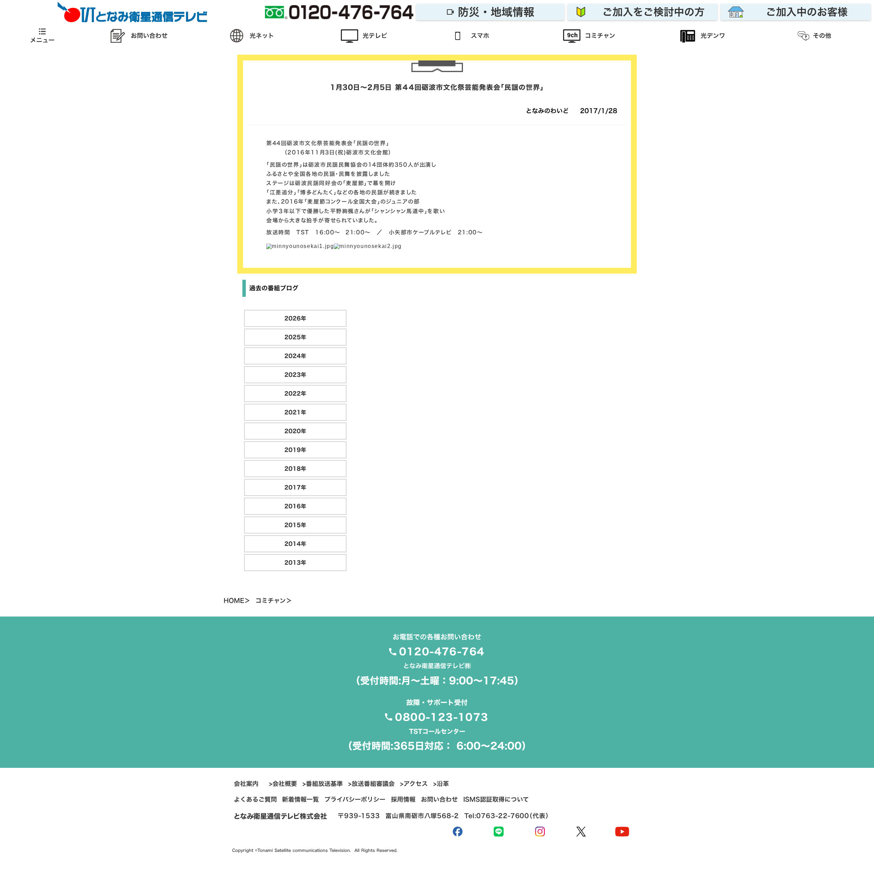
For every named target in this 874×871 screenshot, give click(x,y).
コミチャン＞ (273, 601)
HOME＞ (237, 601)
